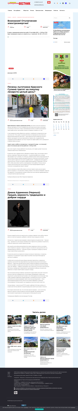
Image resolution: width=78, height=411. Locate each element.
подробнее (26, 407)
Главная (10, 10)
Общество (26, 10)
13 (61, 126)
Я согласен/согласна (39, 409)
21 (63, 127)
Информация (48, 10)
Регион (32, 10)
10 (53, 126)
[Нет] (76, 408)
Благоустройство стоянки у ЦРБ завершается (61, 350)
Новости (11, 68)
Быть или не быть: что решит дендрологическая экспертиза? (30, 351)
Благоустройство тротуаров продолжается (45, 326)
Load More (28, 306)
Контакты (62, 10)
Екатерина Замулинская (13, 180)
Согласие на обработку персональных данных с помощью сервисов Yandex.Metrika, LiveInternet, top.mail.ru (38, 388)
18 (56, 127)
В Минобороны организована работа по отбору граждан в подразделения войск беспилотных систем (61, 32)
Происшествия (39, 10)
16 (68, 126)
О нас (9, 375)
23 (68, 127)
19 (58, 127)
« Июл (54, 135)
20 (61, 127)
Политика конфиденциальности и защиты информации (27, 389)
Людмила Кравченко (24, 180)
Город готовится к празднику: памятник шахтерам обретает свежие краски (30, 328)
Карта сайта (9, 373)
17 (53, 127)
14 (63, 126)
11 (56, 126)
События (55, 10)
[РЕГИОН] (61, 28)
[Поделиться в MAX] (44, 79)
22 (66, 127)
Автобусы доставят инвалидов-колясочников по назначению (61, 328)
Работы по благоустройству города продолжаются (47, 359)
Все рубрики (17, 10)
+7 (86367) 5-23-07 (38, 2)
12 (58, 126)
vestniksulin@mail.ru (39, 4)
